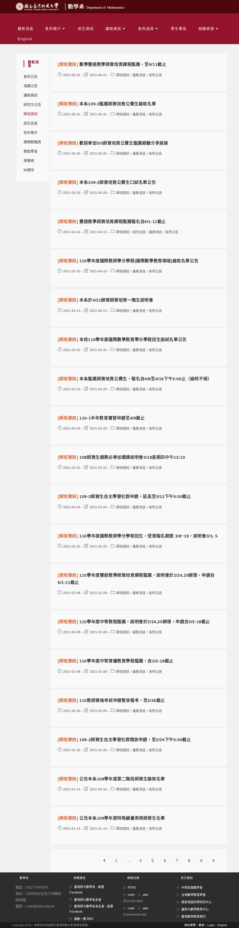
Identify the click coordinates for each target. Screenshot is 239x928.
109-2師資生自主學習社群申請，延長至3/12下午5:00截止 (124, 496)
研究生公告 (32, 105)
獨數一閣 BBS (83, 919)
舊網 (201, 925)
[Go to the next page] (213, 860)
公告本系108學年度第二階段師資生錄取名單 (111, 779)
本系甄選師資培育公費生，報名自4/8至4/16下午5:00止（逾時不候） (135, 379)
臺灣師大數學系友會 (87, 899)
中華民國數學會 (192, 887)
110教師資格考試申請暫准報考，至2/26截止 (111, 700)
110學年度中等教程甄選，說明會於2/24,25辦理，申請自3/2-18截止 (134, 621)
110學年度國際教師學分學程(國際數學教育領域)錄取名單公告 (128, 261)
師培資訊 (31, 114)
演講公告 (31, 86)
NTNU (132, 887)
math (131, 894)
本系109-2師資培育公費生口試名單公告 (107, 182)
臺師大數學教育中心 (195, 909)
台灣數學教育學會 (193, 894)
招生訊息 (31, 123)
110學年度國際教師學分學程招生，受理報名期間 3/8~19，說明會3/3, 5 (138, 536)
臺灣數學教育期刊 (193, 916)
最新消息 (139, 75)
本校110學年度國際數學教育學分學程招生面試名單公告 (122, 339)
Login (210, 925)
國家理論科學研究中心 (196, 902)
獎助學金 (31, 151)
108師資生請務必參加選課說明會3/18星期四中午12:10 (121, 457)
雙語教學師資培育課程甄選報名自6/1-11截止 (112, 221)
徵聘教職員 (32, 142)
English (222, 925)
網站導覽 (190, 925)
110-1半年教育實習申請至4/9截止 (101, 418)
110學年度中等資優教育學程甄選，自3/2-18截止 (115, 661)
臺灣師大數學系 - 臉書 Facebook (86, 889)
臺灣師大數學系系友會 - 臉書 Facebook (91, 908)
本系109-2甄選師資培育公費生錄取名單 (107, 104)
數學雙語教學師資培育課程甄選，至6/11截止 (112, 64)
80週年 (29, 170)
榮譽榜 (29, 161)
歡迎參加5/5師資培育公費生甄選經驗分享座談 (113, 143)
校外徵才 (31, 133)
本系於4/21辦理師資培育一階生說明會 (105, 300)
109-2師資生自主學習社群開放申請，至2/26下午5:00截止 (124, 739)
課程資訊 (31, 95)
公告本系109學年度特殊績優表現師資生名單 (111, 818)
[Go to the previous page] (104, 860)
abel (145, 894)
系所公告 (31, 76)
